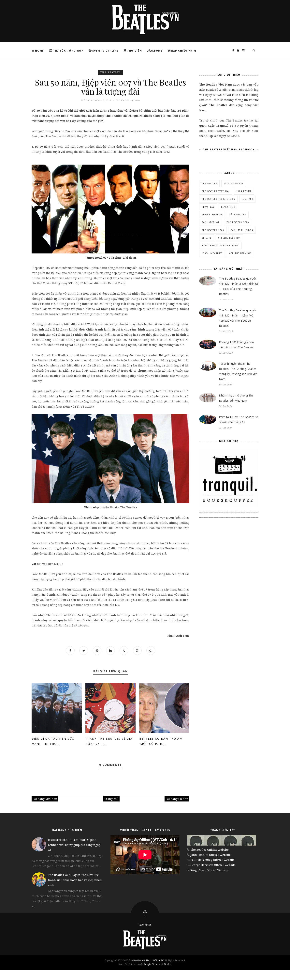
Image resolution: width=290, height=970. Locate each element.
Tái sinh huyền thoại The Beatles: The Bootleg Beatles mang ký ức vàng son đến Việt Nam (238, 371)
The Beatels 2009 (238, 222)
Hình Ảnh (247, 199)
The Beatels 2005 (213, 230)
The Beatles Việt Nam (215, 191)
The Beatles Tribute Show (218, 199)
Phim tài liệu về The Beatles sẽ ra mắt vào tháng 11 (238, 419)
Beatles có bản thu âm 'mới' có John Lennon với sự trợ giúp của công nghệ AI (74, 845)
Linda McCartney (212, 253)
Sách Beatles (237, 214)
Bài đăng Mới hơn (45, 799)
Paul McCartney (233, 183)
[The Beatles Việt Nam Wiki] (242, 50)
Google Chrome (151, 964)
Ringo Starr (228, 207)
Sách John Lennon (242, 230)
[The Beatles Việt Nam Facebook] (232, 50)
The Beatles (110, 72)
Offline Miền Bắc (240, 253)
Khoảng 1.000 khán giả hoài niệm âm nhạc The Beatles (236, 344)
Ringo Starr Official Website (209, 870)
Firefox (167, 964)
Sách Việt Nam (211, 222)
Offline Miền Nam (229, 238)
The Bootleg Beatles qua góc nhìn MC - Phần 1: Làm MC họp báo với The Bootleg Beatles (237, 318)
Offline (206, 238)
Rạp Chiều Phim (183, 50)
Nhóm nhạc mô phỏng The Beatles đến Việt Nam (236, 398)
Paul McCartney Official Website (212, 860)
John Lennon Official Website (210, 855)
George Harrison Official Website (213, 865)
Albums (156, 50)
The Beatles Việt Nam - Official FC (146, 960)
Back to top (145, 925)
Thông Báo (208, 207)
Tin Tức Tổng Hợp (68, 50)
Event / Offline (105, 50)
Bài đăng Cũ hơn (177, 799)
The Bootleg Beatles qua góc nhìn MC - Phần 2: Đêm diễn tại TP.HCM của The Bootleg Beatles (238, 286)
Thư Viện (134, 50)
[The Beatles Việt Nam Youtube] (237, 50)
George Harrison (212, 214)
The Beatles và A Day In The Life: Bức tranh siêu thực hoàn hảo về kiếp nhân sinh (75, 880)
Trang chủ (111, 799)
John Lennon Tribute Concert (220, 245)
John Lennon (244, 191)
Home (39, 50)
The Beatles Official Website (209, 849)
